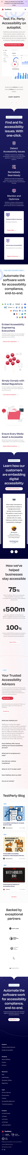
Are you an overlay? (8, 781)
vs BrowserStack (6, 1125)
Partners (4, 1065)
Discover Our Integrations (10, 341)
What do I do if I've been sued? (11, 769)
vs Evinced (4, 1119)
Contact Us (6, 711)
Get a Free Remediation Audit (13, 45)
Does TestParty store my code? (11, 775)
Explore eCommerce (12, 256)
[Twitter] (2, 1149)
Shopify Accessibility (7, 1050)
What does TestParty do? (9, 720)
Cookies (4, 1098)
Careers (4, 1062)
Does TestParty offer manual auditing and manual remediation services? (12, 746)
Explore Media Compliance (10, 446)
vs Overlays (5, 1122)
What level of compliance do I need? (11, 754)
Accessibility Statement (8, 1101)
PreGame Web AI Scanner (8, 1047)
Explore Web (10, 230)
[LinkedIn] (4, 1149)
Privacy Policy (5, 1095)
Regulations (5, 1083)
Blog (3, 1074)
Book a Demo (12, 642)
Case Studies (5, 1077)
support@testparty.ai (7, 1144)
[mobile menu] (25, 9)
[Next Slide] (15, 102)
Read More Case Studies (12, 489)
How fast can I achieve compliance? (9, 762)
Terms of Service (6, 1092)
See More (14, 897)
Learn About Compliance (9, 394)
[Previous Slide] (12, 102)
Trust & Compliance (7, 1104)
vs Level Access (6, 1113)
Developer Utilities (7, 1080)
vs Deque (4, 1116)
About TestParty (6, 1059)
